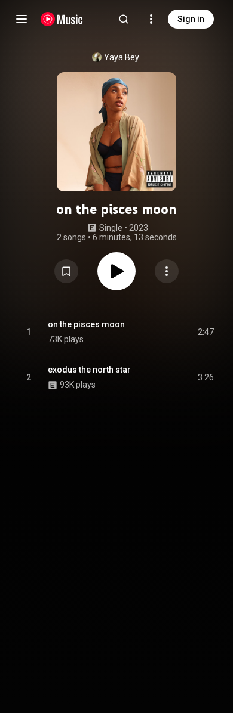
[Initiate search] (123, 19)
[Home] (62, 19)
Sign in (190, 19)
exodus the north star (89, 369)
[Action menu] (167, 271)
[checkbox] (205, 332)
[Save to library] (66, 271)
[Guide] (21, 19)
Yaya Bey (121, 57)
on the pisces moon (86, 324)
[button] (66, 271)
